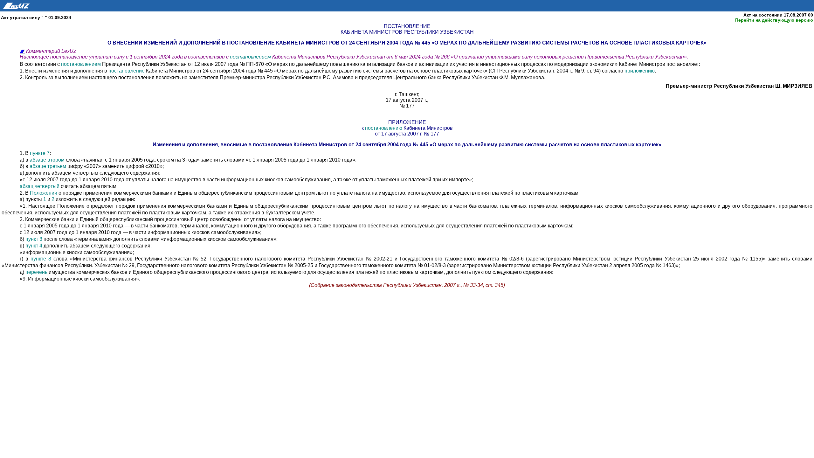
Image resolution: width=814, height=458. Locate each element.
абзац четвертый (39, 186)
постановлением (251, 56)
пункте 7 (40, 153)
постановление (126, 70)
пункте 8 (41, 258)
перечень (36, 272)
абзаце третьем (48, 166)
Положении (43, 193)
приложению (639, 70)
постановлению (383, 128)
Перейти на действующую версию (774, 20)
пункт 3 (33, 239)
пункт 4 (33, 245)
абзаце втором (47, 160)
